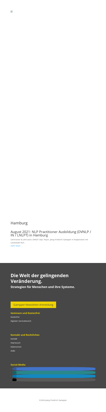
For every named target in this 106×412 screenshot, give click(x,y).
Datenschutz (16, 347)
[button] (14, 369)
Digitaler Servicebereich (21, 321)
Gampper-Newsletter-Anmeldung (33, 304)
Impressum (15, 343)
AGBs (13, 351)
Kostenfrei (15, 317)
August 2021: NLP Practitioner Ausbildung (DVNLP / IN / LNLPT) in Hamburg (51, 233)
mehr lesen (15, 246)
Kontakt (14, 339)
